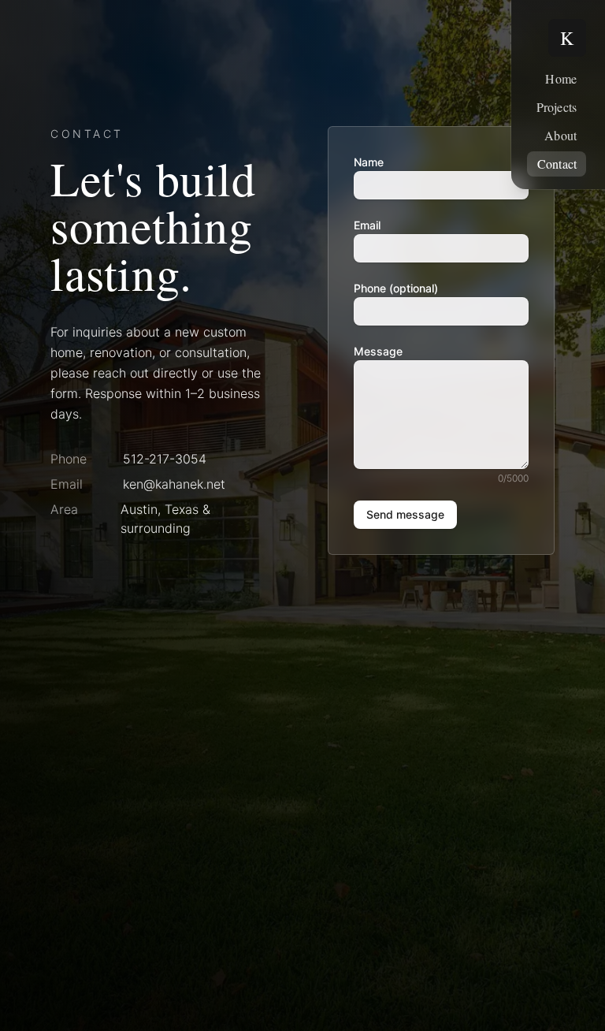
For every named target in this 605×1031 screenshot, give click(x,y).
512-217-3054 (164, 459)
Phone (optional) (396, 288)
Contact (557, 163)
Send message (405, 514)
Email (367, 225)
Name (369, 162)
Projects (556, 107)
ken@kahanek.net (174, 484)
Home (561, 78)
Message (378, 351)
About (560, 135)
